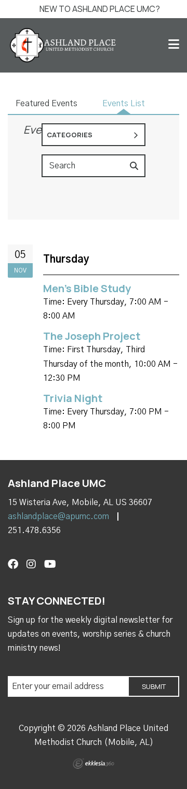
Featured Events (46, 103)
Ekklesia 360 (93, 763)
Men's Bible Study (87, 288)
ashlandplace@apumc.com (58, 516)
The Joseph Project (91, 336)
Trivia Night (72, 398)
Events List (123, 103)
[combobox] (93, 134)
